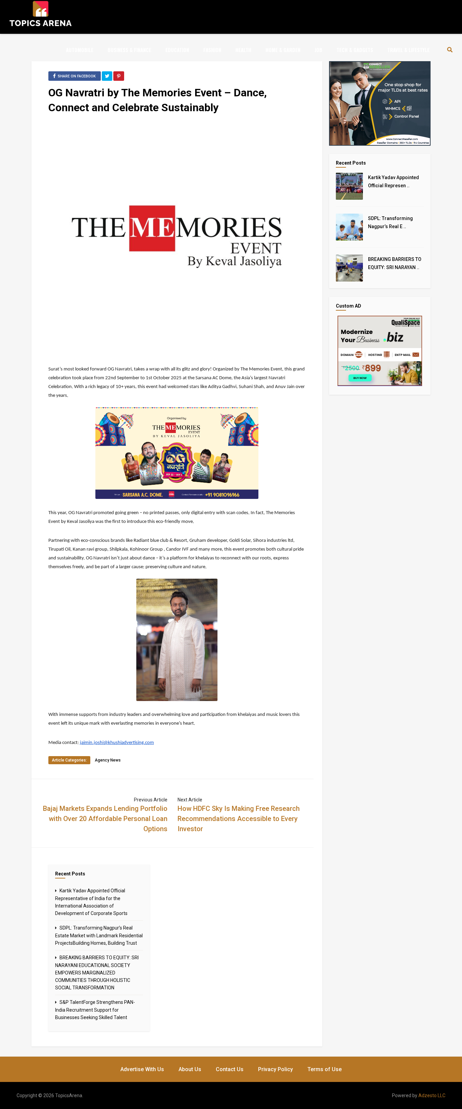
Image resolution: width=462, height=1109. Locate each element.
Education (177, 49)
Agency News (108, 760)
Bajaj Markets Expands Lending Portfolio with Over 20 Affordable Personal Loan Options (105, 818)
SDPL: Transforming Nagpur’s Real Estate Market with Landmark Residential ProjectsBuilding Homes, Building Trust (99, 935)
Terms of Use (324, 1069)
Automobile (79, 49)
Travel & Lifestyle (408, 49)
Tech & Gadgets (355, 49)
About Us (190, 1069)
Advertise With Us (142, 1069)
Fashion (212, 49)
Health (243, 49)
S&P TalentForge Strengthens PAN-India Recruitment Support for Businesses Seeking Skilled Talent (95, 1009)
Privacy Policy (275, 1069)
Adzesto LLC (431, 1095)
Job (318, 49)
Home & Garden (282, 49)
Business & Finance (129, 49)
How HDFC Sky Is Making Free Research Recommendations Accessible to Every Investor (239, 818)
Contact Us (230, 1069)
